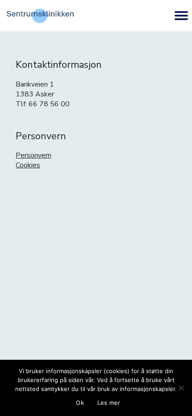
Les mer (109, 402)
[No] (180, 387)
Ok (80, 402)
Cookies (28, 165)
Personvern (33, 155)
